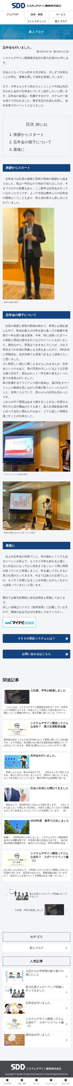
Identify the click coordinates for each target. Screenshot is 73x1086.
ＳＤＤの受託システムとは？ (36, 638)
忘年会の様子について (32, 142)
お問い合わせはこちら (36, 654)
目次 (30, 124)
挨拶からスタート (28, 134)
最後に (19, 149)
